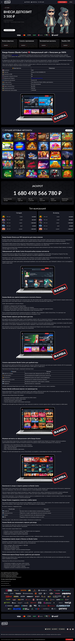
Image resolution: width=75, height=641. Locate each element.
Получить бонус (9, 30)
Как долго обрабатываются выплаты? (9, 576)
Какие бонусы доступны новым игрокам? (10, 574)
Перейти (6, 45)
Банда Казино (15, 55)
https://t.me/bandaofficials (37, 78)
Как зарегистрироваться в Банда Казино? (10, 573)
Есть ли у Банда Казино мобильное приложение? (11, 577)
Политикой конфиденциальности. (39, 639)
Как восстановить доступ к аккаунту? (9, 575)
